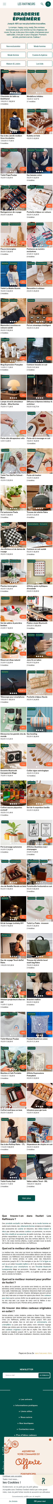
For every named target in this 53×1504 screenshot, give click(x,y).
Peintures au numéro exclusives (36, 250)
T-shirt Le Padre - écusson (38, 923)
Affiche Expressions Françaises (35, 1074)
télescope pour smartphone (16, 1267)
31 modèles (31, 102)
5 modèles (4, 143)
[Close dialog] (50, 1439)
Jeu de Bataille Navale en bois (13, 886)
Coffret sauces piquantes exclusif (11, 809)
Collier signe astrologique (38, 771)
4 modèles (31, 180)
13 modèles (31, 443)
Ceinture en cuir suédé (36, 549)
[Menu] (4, 4)
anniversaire (42, 1322)
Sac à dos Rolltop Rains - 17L (13, 1144)
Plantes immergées (9, 586)
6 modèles (4, 370)
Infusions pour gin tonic (37, 1110)
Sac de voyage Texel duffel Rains (12, 961)
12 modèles (31, 776)
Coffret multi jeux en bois (11, 1110)
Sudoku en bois (33, 136)
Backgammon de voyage (11, 212)
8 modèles (31, 257)
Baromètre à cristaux (35, 288)
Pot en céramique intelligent (39, 325)
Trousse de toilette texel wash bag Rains (37, 961)
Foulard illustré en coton (37, 1039)
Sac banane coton (34, 175)
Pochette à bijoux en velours (39, 212)
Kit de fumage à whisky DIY (12, 923)
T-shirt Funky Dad (8, 1181)
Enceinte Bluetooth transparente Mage (9, 772)
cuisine (21, 1229)
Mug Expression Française (12, 365)
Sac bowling (32, 734)
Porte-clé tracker (34, 475)
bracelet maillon (21, 1264)
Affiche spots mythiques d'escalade (37, 587)
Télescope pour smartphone (12, 697)
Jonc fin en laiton (34, 660)
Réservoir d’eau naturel (10, 660)
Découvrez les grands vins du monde (13, 735)
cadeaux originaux (13, 1330)
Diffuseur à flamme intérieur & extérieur (39, 403)
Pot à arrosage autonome (11, 847)
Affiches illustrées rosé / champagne (37, 848)
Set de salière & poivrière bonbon (11, 624)
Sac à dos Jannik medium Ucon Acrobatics (11, 137)
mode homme (43, 1223)
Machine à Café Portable (11, 1073)
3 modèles (4, 104)
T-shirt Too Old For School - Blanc (12, 477)
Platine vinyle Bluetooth (37, 623)
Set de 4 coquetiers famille (38, 808)
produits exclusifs (13, 1223)
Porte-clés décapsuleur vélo (13, 438)
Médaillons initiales (35, 96)
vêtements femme (27, 1226)
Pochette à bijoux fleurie (37, 697)
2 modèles (4, 254)
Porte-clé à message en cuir (38, 438)
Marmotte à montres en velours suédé (11, 327)
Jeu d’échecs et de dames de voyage (13, 550)
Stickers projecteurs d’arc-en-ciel (13, 1001)
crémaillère (7, 1325)
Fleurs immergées (8, 249)
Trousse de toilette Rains (37, 512)
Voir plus (26, 1198)
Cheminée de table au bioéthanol (10, 98)
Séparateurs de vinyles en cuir (39, 1144)
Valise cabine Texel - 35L (37, 1181)
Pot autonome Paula (9, 512)
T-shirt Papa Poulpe (9, 175)
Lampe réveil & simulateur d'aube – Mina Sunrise (12, 403)
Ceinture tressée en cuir (37, 365)
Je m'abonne (44, 1375)
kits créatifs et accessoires (15, 1234)
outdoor (28, 1231)
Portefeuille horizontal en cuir (39, 886)
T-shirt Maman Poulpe (10, 1039)
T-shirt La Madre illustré (10, 288)
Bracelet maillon (34, 1000)
